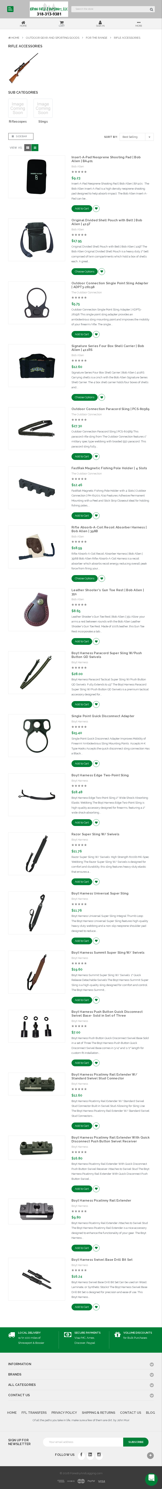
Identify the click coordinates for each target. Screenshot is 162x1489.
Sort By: (111, 136)
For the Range (96, 37)
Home (15, 37)
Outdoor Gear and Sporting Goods (52, 37)
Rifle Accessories (127, 37)
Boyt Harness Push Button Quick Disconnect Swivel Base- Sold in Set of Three (107, 1013)
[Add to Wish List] (96, 208)
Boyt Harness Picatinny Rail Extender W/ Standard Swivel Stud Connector (104, 1076)
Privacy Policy (64, 1413)
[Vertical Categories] (10, 9)
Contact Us (130, 1413)
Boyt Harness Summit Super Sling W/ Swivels (108, 952)
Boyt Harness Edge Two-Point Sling (100, 775)
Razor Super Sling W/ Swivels (95, 834)
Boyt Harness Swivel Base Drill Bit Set (102, 1260)
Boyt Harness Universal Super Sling (100, 893)
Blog (150, 1413)
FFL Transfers (34, 1413)
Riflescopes (18, 121)
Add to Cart (82, 208)
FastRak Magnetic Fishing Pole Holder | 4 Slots (109, 468)
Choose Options (84, 271)
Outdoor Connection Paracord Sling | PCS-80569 (110, 409)
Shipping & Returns (98, 1413)
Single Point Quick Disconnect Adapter (103, 716)
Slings (43, 121)
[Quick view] (36, 168)
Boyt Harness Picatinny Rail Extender (101, 1200)
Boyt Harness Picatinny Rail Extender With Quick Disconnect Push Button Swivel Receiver (111, 1139)
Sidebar (21, 136)
